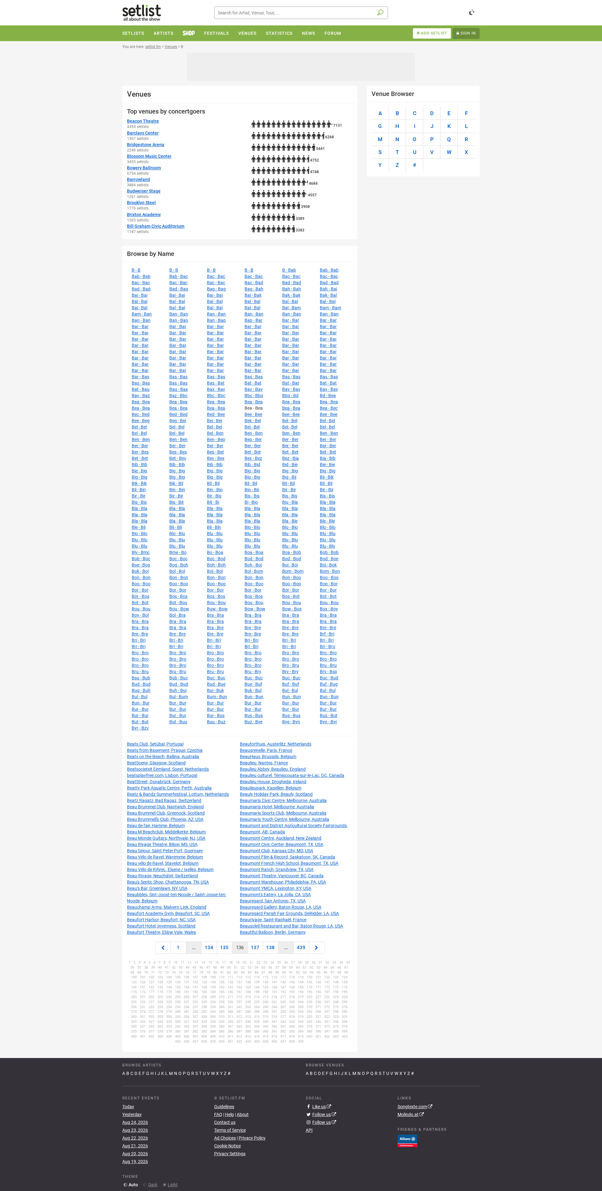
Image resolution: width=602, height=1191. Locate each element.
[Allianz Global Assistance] (407, 1140)
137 (255, 947)
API (309, 1130)
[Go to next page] (317, 948)
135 (224, 947)
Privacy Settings (230, 1153)
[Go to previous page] (163, 948)
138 (270, 947)
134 (209, 947)
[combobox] (301, 12)
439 (301, 947)
